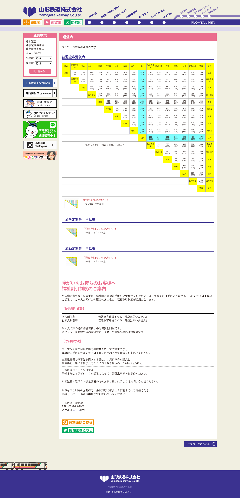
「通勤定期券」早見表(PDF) (99, 257)
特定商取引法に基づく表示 (120, 487)
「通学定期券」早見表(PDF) (99, 228)
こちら (76, 409)
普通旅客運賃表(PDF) (95, 199)
